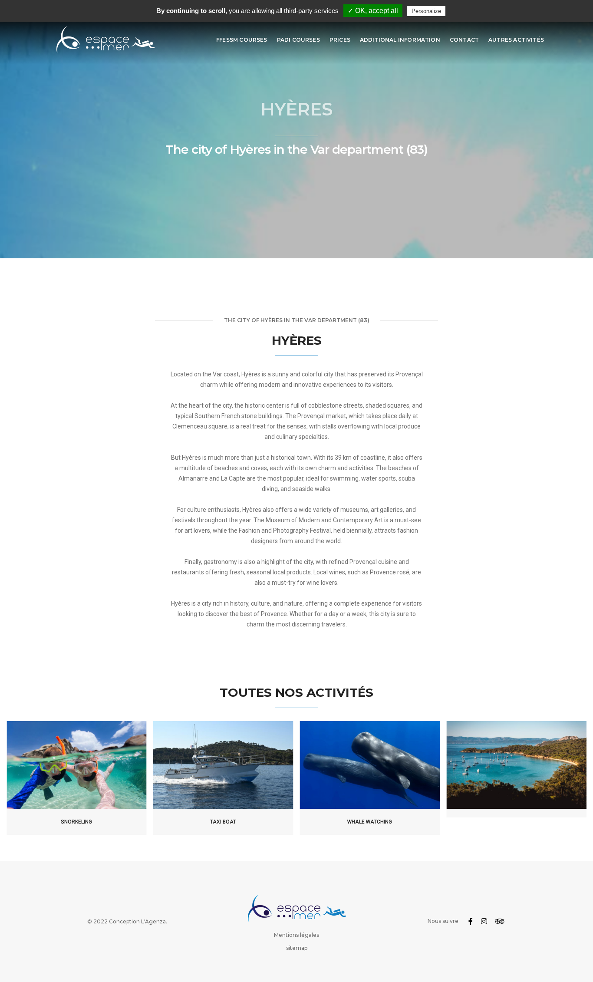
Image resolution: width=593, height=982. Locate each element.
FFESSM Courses (241, 39)
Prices (339, 39)
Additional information (400, 39)
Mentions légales (296, 935)
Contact (464, 39)
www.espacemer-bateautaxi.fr (223, 769)
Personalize (426, 11)
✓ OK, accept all (373, 10)
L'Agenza (153, 921)
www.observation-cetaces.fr (370, 769)
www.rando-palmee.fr (76, 769)
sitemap (296, 948)
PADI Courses (298, 39)
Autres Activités (516, 39)
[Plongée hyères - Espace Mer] (104, 39)
